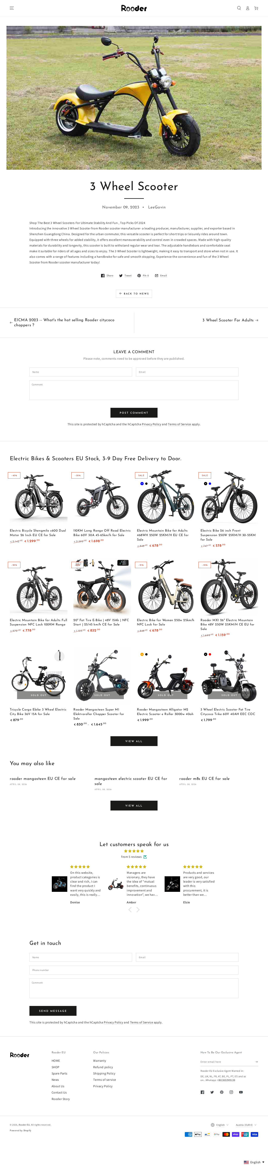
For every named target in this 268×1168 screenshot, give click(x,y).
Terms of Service (179, 424)
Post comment (134, 413)
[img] (134, 851)
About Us (58, 1086)
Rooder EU (24, 1124)
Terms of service (104, 1080)
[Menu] (11, 8)
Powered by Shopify (20, 1130)
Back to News (136, 294)
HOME (56, 1061)
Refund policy (103, 1067)
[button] (239, 8)
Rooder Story (61, 1099)
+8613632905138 (226, 1080)
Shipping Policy (104, 1073)
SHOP (55, 1067)
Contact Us (59, 1092)
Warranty (99, 1061)
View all (134, 741)
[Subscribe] (257, 1061)
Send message (53, 1011)
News (55, 1080)
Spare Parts (59, 1073)
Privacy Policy (151, 424)
